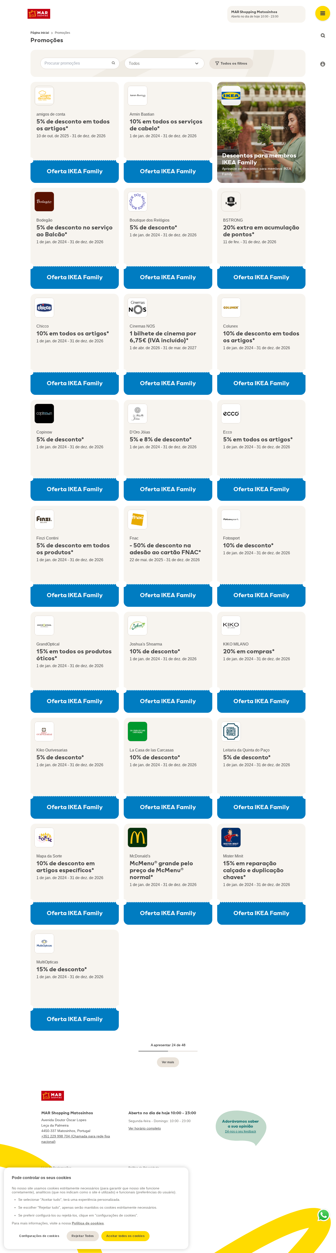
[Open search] (323, 35)
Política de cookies (88, 1223)
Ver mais (168, 1062)
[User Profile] (323, 64)
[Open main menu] (322, 13)
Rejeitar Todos (83, 1236)
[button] (164, 63)
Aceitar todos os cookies (125, 1236)
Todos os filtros (234, 63)
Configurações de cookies (39, 1236)
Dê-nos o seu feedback (240, 1131)
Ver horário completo (144, 1128)
